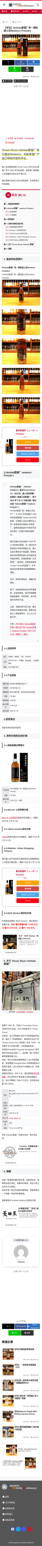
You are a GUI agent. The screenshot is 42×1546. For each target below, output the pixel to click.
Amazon (28, 442)
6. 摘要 (9, 249)
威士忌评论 (8, 81)
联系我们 (9, 1514)
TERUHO (21, 1262)
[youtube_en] (29, 1529)
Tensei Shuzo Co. (15, 1118)
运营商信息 (9, 1508)
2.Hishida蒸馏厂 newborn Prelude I (20, 208)
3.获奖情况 (10, 219)
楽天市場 (28, 448)
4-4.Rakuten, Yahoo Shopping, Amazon (21, 237)
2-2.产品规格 (12, 215)
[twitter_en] (18, 1529)
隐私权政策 (9, 1520)
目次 (14, 195)
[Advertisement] (21, 110)
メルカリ (28, 460)
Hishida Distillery (21, 81)
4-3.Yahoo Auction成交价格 (17, 233)
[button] (27, 69)
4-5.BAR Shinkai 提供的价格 (17, 240)
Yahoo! (5, 837)
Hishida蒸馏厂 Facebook (24, 1012)
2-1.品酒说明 (12, 212)
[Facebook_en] (12, 1529)
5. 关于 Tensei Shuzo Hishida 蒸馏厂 (20, 244)
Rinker (25, 436)
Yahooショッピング (28, 454)
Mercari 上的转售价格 (11, 818)
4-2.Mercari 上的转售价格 (16, 230)
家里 (7, 1497)
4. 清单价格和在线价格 (14, 224)
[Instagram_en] (23, 1529)
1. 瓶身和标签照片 (13, 204)
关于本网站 (10, 1503)
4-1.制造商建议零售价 (15, 227)
